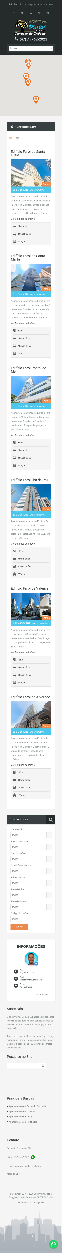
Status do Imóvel (19, 841)
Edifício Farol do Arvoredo (30, 697)
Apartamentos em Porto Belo (23, 1122)
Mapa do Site (13, 1174)
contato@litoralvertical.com (38, 4)
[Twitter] (22, 13)
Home (12, 126)
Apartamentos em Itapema (22, 1111)
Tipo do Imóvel (18, 853)
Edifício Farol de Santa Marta (28, 257)
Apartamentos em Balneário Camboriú (27, 1106)
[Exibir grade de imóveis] (17, 139)
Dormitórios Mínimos (22, 865)
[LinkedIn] (31, 13)
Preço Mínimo (18, 889)
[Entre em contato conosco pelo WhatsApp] (53, 1244)
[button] (29, 64)
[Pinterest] (47, 13)
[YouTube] (39, 13)
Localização (17, 829)
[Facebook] (14, 13)
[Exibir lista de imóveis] (10, 139)
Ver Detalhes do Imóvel (23, 218)
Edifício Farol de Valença (30, 588)
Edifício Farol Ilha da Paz (29, 480)
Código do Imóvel (20, 913)
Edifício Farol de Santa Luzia (28, 153)
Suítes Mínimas (19, 877)
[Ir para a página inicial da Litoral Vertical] (31, 27)
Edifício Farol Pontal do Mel (28, 370)
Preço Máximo (18, 901)
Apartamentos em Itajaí (20, 1116)
